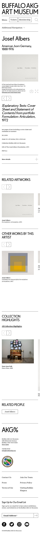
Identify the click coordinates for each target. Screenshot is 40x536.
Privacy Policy (26, 483)
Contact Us (6, 477)
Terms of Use (7, 488)
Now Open (5, 444)
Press (4, 483)
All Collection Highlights (12, 326)
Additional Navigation (12, 28)
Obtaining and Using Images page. (11, 92)
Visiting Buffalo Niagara (26, 489)
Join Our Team (26, 477)
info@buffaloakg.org (9, 450)
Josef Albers (16, 38)
